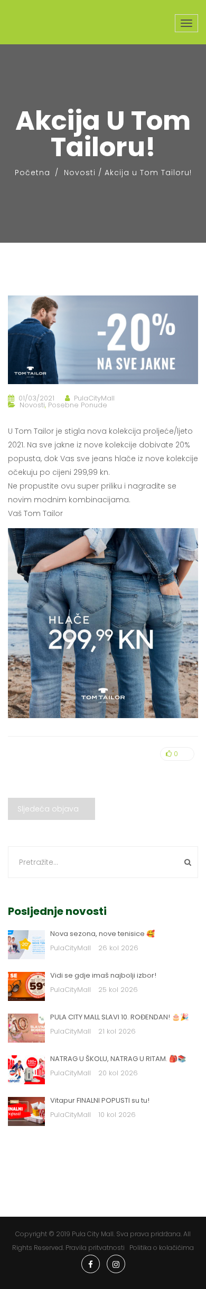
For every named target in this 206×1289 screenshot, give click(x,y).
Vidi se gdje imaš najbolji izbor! (103, 975)
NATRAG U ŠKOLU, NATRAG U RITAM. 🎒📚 (118, 1059)
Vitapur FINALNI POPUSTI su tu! (99, 1100)
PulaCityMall (94, 398)
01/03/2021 (36, 398)
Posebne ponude (77, 405)
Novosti (80, 172)
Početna (32, 172)
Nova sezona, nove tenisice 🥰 (102, 934)
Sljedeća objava (48, 809)
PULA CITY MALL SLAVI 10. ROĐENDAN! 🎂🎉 (119, 1017)
